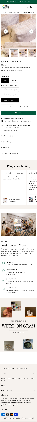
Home (4, 12)
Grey (5, 80)
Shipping (12, 67)
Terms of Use (24, 378)
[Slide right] (31, 31)
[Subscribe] (33, 374)
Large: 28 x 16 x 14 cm (10, 90)
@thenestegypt (18, 332)
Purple (14, 80)
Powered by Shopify (28, 418)
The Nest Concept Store (13, 418)
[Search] (27, 7)
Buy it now (18, 113)
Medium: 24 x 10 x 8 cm (11, 95)
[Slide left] (6, 31)
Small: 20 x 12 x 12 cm (10, 100)
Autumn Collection (14, 12)
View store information (10, 130)
